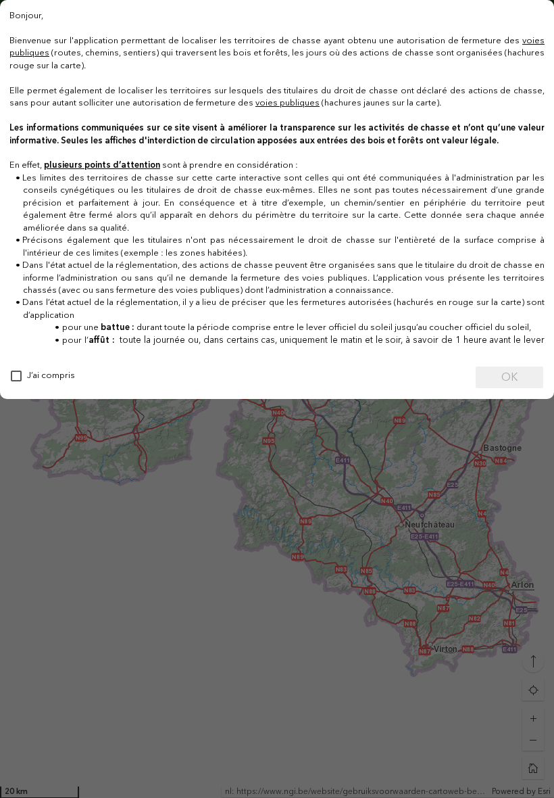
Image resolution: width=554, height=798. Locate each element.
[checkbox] (16, 376)
